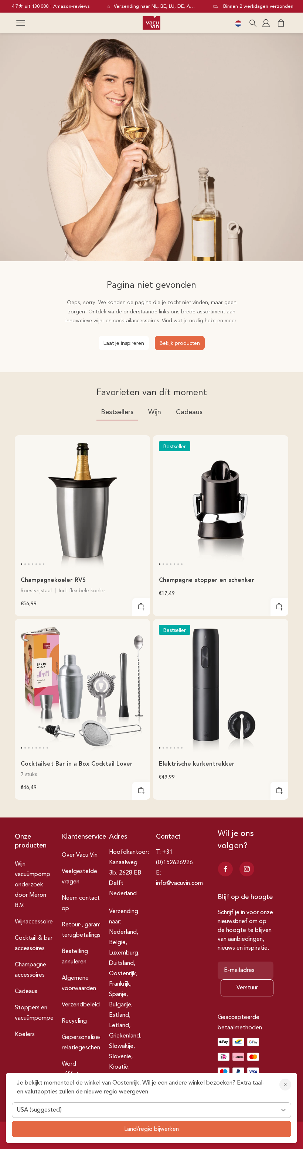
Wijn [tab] (154, 412)
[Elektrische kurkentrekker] (220, 687)
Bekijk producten (180, 343)
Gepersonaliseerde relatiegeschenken (86, 1043)
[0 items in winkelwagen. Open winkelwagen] (280, 23)
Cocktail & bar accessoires (33, 943)
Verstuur (247, 988)
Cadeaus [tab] (189, 412)
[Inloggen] (266, 23)
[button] (20, 23)
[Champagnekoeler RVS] (82, 503)
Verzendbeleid (81, 1005)
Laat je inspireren (123, 343)
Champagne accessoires (30, 970)
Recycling (74, 1021)
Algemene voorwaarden (79, 983)
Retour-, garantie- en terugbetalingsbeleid (89, 930)
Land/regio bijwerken (151, 1129)
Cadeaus (26, 992)
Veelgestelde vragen (79, 877)
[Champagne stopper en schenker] (220, 503)
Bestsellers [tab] (117, 412)
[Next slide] (139, 510)
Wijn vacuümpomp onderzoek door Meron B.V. (32, 885)
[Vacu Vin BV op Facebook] (225, 869)
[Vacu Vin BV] (151, 23)
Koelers (25, 1035)
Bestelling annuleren (75, 957)
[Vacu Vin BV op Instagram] (246, 869)
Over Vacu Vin (80, 855)
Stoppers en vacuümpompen (36, 1013)
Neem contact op (81, 903)
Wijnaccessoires (35, 922)
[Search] (252, 23)
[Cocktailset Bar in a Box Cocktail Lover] (82, 687)
